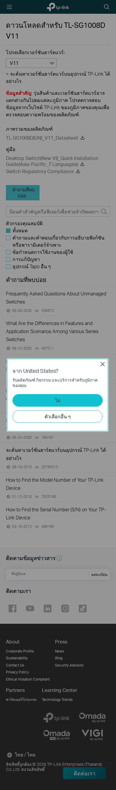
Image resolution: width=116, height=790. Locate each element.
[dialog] (58, 395)
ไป (57, 400)
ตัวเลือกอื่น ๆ (58, 416)
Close (102, 364)
